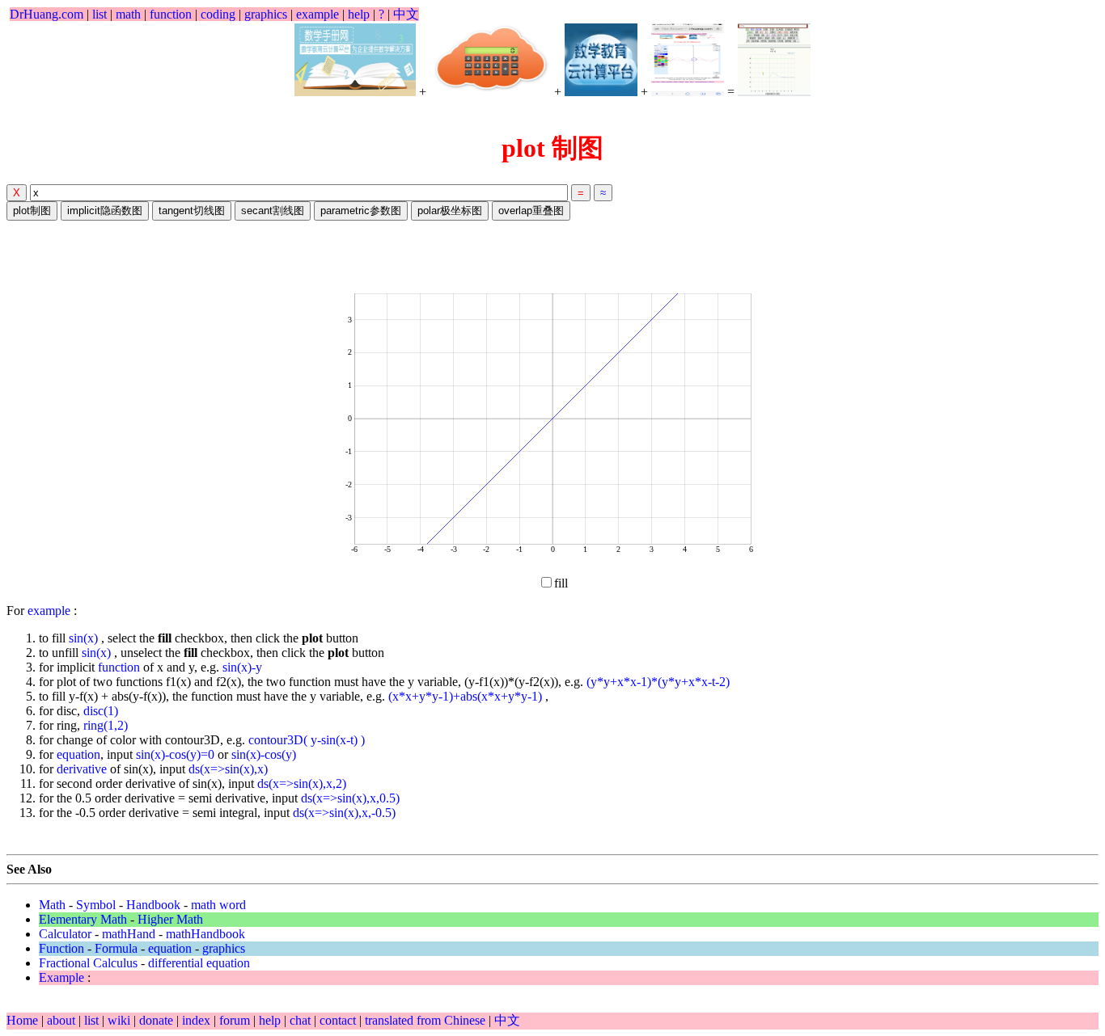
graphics (265, 14)
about (62, 1020)
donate (157, 1020)
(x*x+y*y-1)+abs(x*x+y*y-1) (466, 696)
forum (234, 1020)
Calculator (65, 934)
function (171, 14)
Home (22, 1020)
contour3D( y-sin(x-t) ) (306, 740)
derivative (82, 769)
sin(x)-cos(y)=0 (175, 754)
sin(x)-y (242, 667)
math (128, 14)
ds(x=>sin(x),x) (228, 769)
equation (78, 754)
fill (561, 583)
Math (52, 905)
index (198, 1020)
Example (61, 977)
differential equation (199, 963)
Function (61, 948)
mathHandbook (205, 934)
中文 (406, 14)
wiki (120, 1020)
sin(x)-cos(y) (263, 754)
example (317, 14)
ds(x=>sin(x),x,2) (301, 783)
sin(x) (85, 638)
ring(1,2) (105, 725)
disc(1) (100, 711)
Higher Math (170, 919)
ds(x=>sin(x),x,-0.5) (344, 812)
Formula (116, 948)
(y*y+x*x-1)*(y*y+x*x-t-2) (658, 682)
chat (302, 1020)
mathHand (128, 934)
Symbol (96, 905)
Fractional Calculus (88, 963)
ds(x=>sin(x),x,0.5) (350, 798)
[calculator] (490, 59)
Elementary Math (83, 919)
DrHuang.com (46, 14)
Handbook (153, 905)
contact (339, 1020)
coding (218, 14)
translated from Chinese (425, 1020)
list (99, 14)
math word (218, 905)
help (359, 14)
